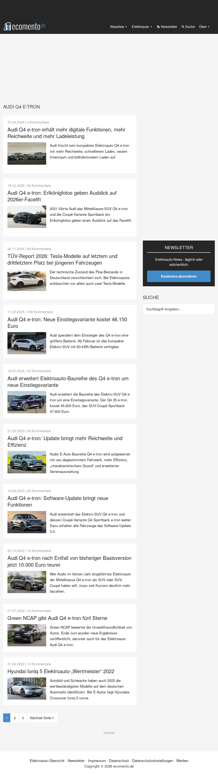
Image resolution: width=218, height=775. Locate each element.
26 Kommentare (39, 430)
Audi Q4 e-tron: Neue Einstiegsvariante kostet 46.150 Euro (67, 322)
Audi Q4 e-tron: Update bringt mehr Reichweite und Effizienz (64, 441)
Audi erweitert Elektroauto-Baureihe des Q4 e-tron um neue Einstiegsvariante (68, 381)
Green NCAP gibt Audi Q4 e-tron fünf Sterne (57, 617)
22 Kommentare (39, 370)
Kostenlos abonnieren (179, 276)
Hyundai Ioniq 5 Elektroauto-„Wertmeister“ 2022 (60, 671)
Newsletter (76, 760)
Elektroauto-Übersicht (47, 760)
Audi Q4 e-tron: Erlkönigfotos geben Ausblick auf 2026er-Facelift (62, 196)
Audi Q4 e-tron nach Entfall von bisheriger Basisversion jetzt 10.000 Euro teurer (69, 561)
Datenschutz (119, 760)
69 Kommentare (39, 248)
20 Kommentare (39, 490)
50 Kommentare (39, 185)
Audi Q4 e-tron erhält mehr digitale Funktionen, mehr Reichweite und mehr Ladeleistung (66, 132)
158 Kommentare (40, 311)
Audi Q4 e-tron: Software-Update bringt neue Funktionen (57, 501)
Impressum (97, 760)
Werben (182, 760)
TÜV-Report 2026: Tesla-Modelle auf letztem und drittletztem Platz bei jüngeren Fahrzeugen (62, 259)
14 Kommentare (39, 550)
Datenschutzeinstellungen (152, 760)
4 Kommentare (38, 122)
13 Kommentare (39, 663)
